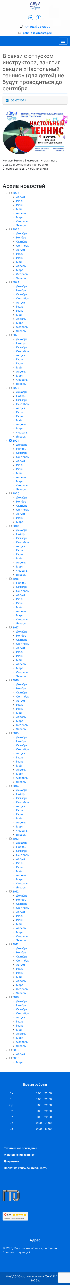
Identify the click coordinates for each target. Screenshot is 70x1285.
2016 (15, 680)
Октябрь (22, 241)
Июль (19, 201)
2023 (15, 335)
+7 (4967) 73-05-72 (37, 26)
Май (19, 209)
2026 (15, 192)
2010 (15, 997)
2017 (15, 627)
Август (20, 197)
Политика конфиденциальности (25, 1168)
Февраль (22, 221)
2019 (15, 526)
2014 (15, 786)
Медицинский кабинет (19, 1154)
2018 (15, 578)
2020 (15, 493)
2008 (15, 1058)
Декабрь (22, 233)
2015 (15, 733)
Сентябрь (22, 245)
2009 (15, 1050)
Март (19, 217)
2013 (15, 838)
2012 (15, 891)
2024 (15, 282)
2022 (15, 387)
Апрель (21, 213)
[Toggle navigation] (63, 41)
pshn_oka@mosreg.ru (37, 33)
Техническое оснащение (20, 1148)
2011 (15, 944)
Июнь (19, 205)
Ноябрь (21, 237)
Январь (21, 225)
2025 (15, 229)
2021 (15, 440)
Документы (12, 1161)
